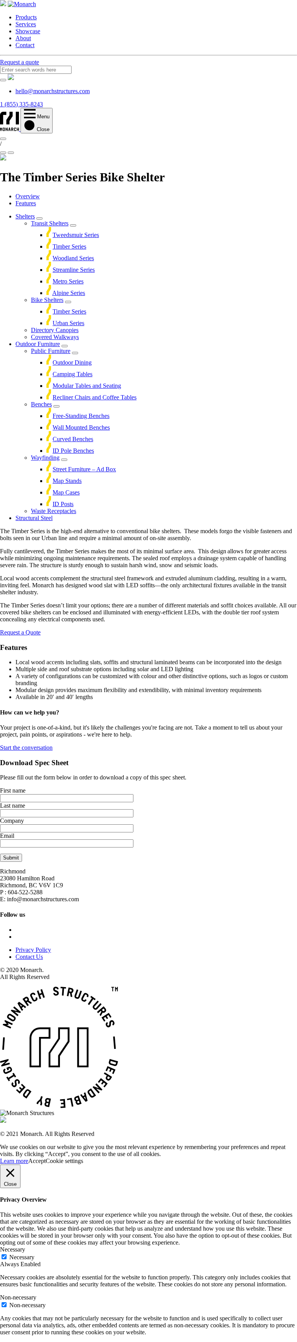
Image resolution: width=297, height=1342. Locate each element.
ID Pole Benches (73, 450)
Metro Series (68, 281)
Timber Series (69, 246)
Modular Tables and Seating (87, 385)
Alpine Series (68, 293)
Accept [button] (37, 1161)
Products (26, 17)
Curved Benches (73, 439)
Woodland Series (73, 258)
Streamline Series (74, 269)
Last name (12, 805)
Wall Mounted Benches (81, 427)
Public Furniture (50, 351)
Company (12, 820)
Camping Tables (72, 374)
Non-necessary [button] (18, 1297)
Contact (24, 45)
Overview (27, 196)
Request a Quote (20, 632)
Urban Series (68, 323)
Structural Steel (34, 518)
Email (7, 835)
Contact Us (29, 956)
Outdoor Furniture (37, 344)
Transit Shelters (49, 223)
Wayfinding (45, 457)
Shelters (25, 216)
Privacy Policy (33, 949)
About (23, 38)
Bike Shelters (47, 300)
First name (13, 790)
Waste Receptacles (53, 511)
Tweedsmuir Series (76, 235)
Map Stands (67, 480)
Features (25, 203)
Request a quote (19, 62)
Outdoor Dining (72, 362)
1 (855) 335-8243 (21, 104)
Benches (41, 404)
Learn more (14, 1161)
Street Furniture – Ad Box (84, 469)
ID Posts (63, 504)
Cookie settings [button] (64, 1161)
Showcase (27, 31)
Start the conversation (26, 747)
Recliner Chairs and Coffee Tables (95, 397)
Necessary (21, 1257)
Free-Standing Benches (81, 416)
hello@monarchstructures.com (52, 91)
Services (25, 24)
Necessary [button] (12, 1249)
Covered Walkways (55, 337)
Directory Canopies (55, 330)
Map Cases (66, 492)
